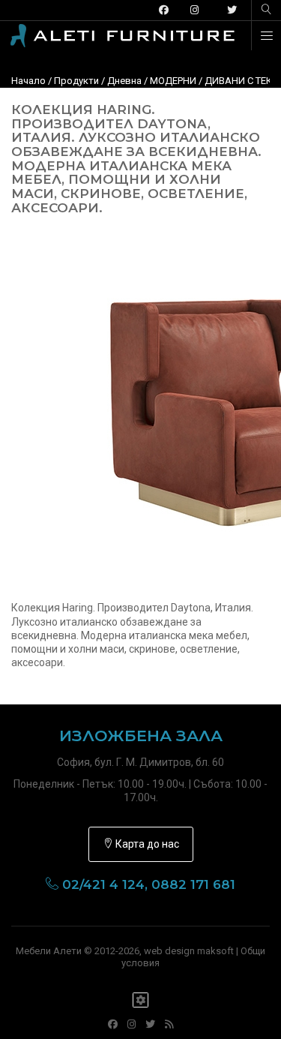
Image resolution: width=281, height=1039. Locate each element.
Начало (28, 80)
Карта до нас (146, 844)
